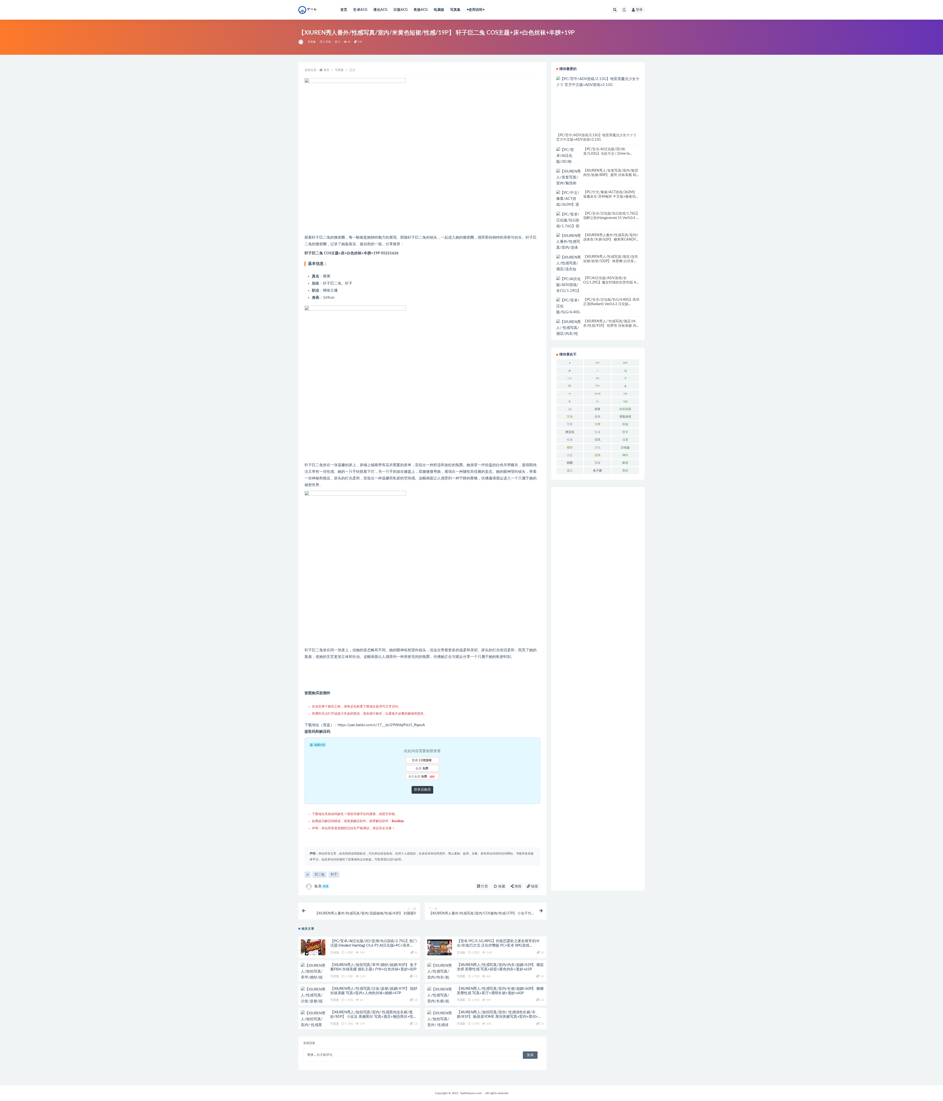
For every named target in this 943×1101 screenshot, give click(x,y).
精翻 (570, 462)
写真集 (455, 10)
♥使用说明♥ (476, 10)
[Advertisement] (598, 689)
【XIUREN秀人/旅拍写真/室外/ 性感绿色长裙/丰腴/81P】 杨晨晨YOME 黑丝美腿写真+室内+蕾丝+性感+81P (499, 1016)
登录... (311, 1055)
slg (569, 409)
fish (597, 385)
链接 (534, 886)
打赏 (484, 886)
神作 (625, 455)
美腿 (597, 462)
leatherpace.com (471, 1093)
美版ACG (421, 10)
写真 (570, 424)
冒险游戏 (625, 416)
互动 (570, 416)
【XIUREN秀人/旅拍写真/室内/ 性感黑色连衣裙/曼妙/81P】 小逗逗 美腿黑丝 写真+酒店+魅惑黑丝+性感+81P (373, 1016)
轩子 (334, 874)
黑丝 (625, 470)
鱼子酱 (597, 470)
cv (597, 378)
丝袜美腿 (625, 409)
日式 (597, 439)
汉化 (597, 447)
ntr (625, 393)
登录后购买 (422, 789)
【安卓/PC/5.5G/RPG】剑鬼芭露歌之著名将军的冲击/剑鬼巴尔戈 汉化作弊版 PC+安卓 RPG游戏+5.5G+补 (498, 945)
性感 (570, 439)
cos (570, 378)
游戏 (597, 455)
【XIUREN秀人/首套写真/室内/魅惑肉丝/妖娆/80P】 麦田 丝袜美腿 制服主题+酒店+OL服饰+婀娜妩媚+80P (611, 175)
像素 (597, 416)
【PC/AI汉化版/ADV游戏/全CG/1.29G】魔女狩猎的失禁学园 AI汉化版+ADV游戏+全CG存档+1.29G (610, 282)
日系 (625, 439)
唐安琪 (569, 432)
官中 (625, 432)
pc (597, 401)
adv (625, 362)
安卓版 (334, 952)
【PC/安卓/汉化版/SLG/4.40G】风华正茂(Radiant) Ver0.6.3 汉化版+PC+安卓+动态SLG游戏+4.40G (611, 304)
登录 (639, 10)
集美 (321, 886)
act (597, 362)
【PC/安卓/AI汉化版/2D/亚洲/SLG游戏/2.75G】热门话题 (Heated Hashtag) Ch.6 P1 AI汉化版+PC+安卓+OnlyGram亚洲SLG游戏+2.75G (373, 945)
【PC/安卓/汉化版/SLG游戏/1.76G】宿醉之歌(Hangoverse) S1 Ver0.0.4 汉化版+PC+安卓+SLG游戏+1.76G (611, 218)
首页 (343, 10)
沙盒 (570, 455)
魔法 (570, 470)
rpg (625, 401)
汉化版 (625, 447)
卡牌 (597, 424)
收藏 (501, 886)
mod (597, 393)
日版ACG (400, 10)
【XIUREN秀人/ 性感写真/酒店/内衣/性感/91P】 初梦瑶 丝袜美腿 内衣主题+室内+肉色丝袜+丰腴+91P (611, 326)
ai (570, 370)
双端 (625, 424)
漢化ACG (380, 10)
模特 (570, 447)
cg (625, 370)
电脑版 (439, 10)
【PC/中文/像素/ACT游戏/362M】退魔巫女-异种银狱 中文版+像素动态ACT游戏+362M (611, 196)
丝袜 (597, 409)
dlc (570, 385)
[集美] (301, 42)
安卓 (597, 432)
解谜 (625, 462)
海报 (517, 886)
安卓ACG (360, 10)
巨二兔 (319, 874)
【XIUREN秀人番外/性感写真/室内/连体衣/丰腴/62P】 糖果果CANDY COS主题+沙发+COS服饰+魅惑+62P (610, 239)
